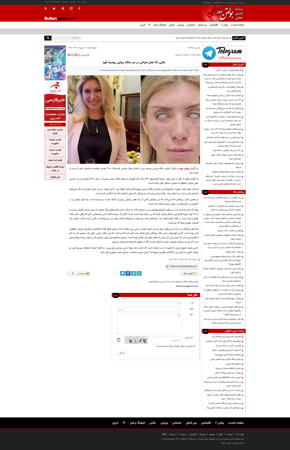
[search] (48, 38)
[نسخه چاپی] (68, 54)
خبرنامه (57, 2)
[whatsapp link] (139, 273)
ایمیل (191, 308)
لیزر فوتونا (55, 177)
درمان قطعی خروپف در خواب (55, 168)
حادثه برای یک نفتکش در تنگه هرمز (227, 150)
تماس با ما (82, 2)
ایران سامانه (226, 443)
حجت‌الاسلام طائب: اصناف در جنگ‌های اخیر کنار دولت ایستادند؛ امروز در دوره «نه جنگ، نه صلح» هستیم (222, 120)
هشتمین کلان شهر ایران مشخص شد (226, 336)
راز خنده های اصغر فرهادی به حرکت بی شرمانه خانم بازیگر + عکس (222, 383)
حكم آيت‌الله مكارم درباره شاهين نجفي (225, 359)
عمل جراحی (183, 259)
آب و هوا (48, 2)
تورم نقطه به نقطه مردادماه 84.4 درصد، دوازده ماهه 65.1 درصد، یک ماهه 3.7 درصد (222, 131)
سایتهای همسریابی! (233, 363)
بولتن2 (185, 54)
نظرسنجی (192, 434)
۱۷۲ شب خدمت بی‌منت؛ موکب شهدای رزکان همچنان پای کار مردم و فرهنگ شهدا (223, 101)
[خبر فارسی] (55, 101)
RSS (164, 434)
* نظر (192, 314)
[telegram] (62, 8)
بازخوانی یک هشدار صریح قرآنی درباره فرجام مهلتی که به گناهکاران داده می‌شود (223, 110)
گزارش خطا (188, 273)
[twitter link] (122, 273)
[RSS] (47, 9)
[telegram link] (133, 273)
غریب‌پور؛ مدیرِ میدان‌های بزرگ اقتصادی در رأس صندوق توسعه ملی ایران (222, 279)
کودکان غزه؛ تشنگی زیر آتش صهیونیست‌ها (224, 95)
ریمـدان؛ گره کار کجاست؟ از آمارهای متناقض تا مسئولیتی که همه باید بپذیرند (222, 292)
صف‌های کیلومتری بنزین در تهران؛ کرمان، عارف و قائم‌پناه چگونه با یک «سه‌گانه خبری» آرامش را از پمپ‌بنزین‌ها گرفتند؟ (222, 310)
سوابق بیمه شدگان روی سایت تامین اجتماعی (223, 341)
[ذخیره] (76, 55)
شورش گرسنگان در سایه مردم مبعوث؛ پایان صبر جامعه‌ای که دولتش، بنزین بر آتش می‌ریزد (222, 245)
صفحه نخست (237, 25)
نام (192, 302)
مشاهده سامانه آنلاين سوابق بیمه (228, 354)
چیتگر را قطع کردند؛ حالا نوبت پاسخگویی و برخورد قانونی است (224, 89)
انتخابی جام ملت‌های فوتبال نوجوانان (226, 171)
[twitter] (54, 9)
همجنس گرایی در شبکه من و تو (228, 345)
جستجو (212, 434)
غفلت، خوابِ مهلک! (233, 251)
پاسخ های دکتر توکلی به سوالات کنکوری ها (224, 407)
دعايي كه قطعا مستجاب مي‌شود (228, 368)
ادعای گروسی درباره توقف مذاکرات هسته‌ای (223, 137)
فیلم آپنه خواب (55, 160)
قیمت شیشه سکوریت (55, 141)
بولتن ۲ (224, 25)
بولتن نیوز (184, 168)
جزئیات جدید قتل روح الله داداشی (228, 372)
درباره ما (73, 2)
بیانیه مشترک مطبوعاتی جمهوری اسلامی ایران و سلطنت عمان (222, 237)
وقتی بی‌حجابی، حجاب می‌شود (229, 230)
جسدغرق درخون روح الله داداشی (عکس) (225, 403)
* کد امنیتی (189, 337)
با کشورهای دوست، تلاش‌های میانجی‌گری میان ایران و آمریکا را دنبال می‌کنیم (222, 143)
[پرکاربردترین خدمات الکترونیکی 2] (55, 63)
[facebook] (79, 9)
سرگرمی (178, 54)
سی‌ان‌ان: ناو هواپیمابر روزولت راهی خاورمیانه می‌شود (223, 165)
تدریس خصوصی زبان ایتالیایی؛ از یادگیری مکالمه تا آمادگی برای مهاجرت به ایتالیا (224, 207)
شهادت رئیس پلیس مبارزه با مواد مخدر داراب (223, 285)
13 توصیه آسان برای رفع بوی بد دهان (226, 350)
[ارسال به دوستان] (72, 54)
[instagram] (71, 8)
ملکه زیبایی (173, 259)
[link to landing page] (229, 13)
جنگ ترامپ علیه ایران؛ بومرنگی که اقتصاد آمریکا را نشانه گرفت (222, 270)
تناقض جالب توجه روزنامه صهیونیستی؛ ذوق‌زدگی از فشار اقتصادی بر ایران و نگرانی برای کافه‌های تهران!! (222, 260)
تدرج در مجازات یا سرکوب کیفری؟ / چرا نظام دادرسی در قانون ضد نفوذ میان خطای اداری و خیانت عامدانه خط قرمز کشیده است (223, 180)
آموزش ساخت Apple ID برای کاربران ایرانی (224, 377)
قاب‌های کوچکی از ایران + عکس (228, 70)
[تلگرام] (224, 53)
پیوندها (65, 2)
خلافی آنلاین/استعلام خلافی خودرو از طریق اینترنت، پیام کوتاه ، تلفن (224, 396)
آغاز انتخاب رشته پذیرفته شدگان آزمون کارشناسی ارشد (226, 156)
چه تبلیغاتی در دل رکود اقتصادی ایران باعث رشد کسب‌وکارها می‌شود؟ (222, 199)
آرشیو (221, 434)
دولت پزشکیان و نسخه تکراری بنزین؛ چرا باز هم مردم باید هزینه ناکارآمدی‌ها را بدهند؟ (222, 321)
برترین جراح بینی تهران (55, 131)
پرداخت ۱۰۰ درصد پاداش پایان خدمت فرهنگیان (222, 390)
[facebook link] (128, 273)
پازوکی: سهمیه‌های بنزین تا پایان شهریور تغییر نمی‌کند (223, 300)
